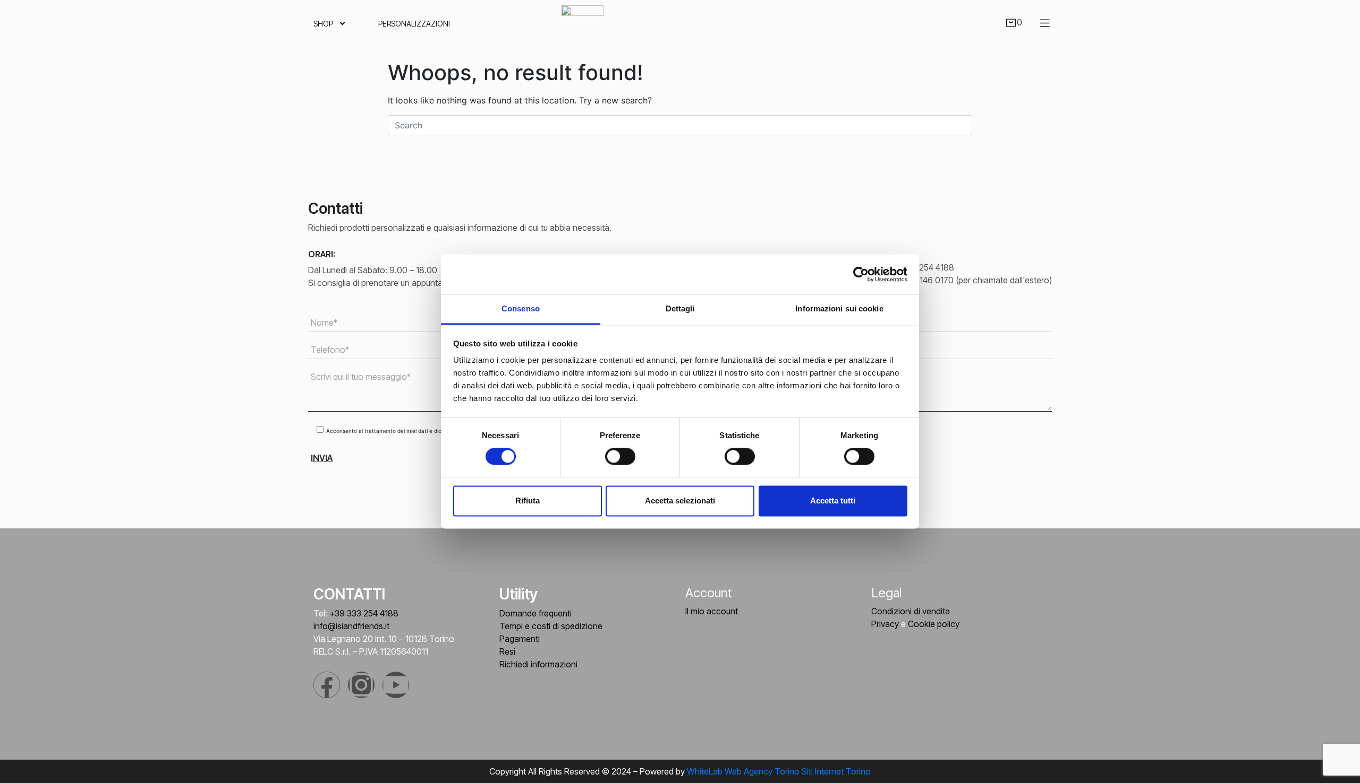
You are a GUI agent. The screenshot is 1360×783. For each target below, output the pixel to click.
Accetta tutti (832, 500)
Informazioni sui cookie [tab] (839, 308)
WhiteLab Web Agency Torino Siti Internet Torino (779, 771)
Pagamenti (519, 638)
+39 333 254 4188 (363, 613)
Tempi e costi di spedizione (550, 626)
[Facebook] (326, 685)
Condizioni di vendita (910, 611)
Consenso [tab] (521, 308)
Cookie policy (933, 624)
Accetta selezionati (680, 500)
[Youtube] (395, 685)
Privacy (885, 624)
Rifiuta (527, 500)
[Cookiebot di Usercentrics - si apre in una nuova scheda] (860, 274)
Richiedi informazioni (538, 664)
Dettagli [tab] (680, 308)
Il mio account (711, 611)
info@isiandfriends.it (351, 626)
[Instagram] (361, 685)
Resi (507, 651)
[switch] (620, 456)
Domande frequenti (535, 613)
